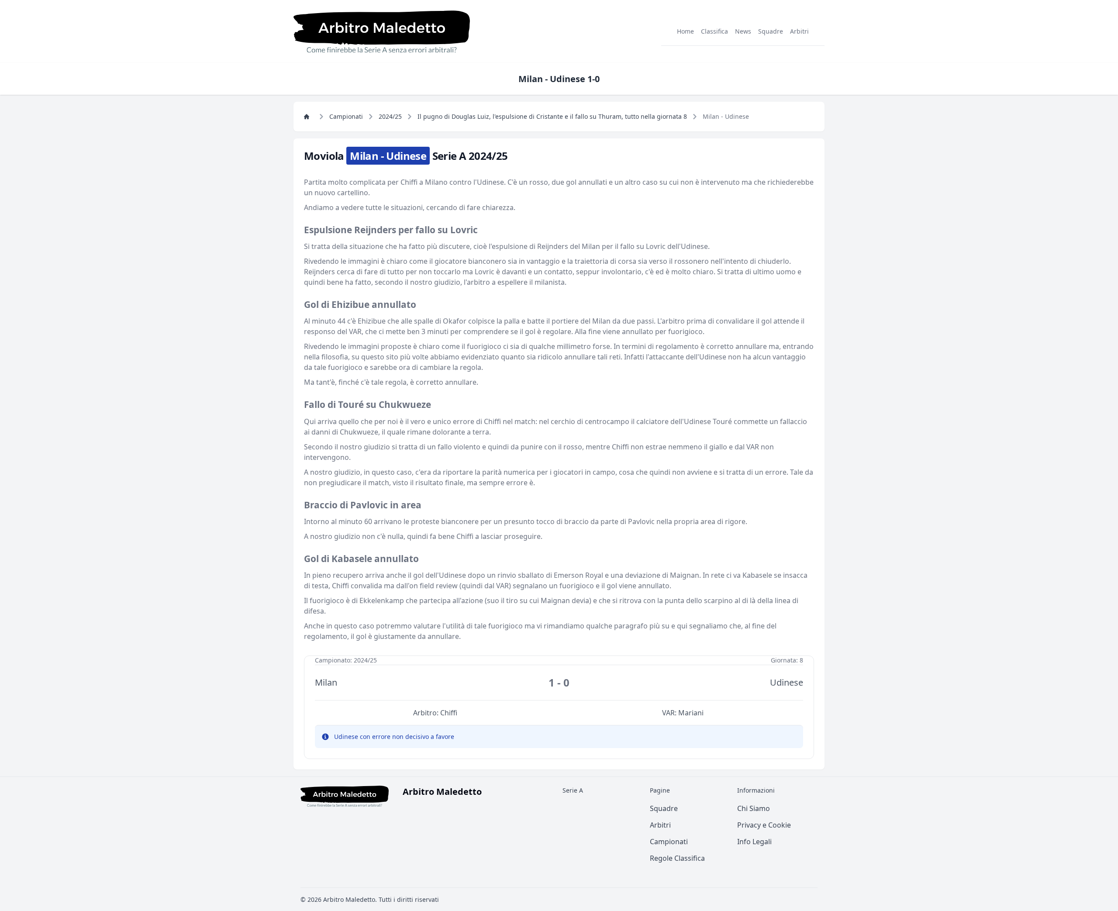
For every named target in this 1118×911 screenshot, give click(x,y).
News (743, 31)
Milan (326, 682)
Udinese (786, 682)
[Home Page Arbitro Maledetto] (309, 116)
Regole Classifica (677, 858)
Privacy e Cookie (764, 825)
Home (685, 31)
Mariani (691, 713)
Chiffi (448, 713)
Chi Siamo (753, 808)
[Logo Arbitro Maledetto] (381, 31)
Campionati (346, 116)
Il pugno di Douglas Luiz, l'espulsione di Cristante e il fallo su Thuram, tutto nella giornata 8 (552, 116)
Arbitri (799, 31)
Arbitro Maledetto (349, 899)
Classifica (714, 31)
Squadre (770, 31)
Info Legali (754, 841)
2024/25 (390, 116)
